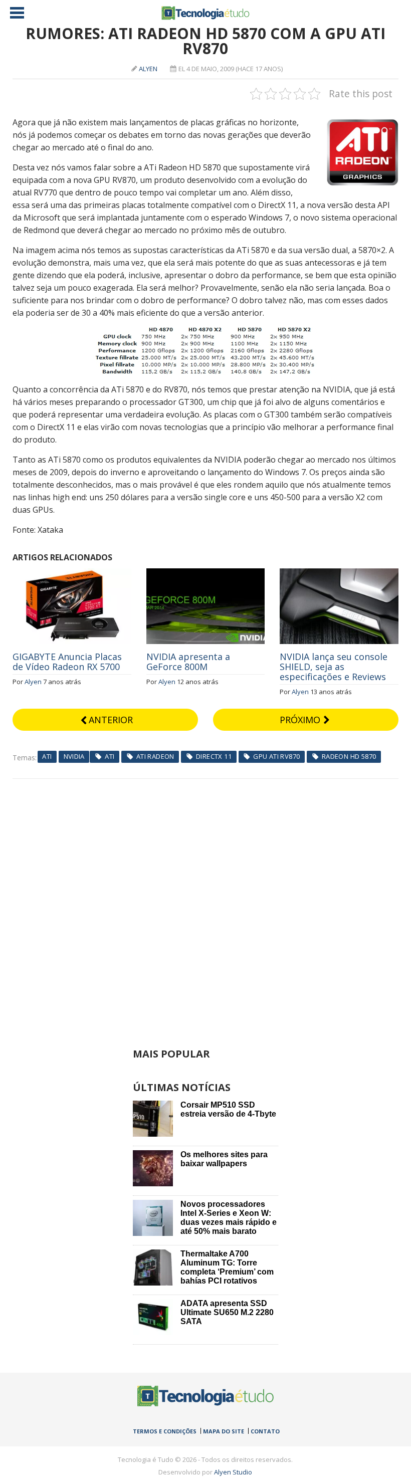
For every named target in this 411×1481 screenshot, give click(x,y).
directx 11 (214, 756)
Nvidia (74, 756)
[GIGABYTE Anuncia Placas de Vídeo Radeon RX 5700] (72, 573)
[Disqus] (206, 904)
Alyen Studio (233, 1471)
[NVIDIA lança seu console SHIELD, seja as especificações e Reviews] (339, 573)
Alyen (148, 68)
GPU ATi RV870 (276, 756)
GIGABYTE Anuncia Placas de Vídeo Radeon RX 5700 (67, 662)
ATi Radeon (155, 756)
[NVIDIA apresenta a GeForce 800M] (205, 573)
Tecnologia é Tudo (205, 13)
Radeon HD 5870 (349, 756)
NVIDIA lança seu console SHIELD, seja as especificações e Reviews (333, 667)
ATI (47, 756)
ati (109, 756)
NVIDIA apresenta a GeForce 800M (188, 662)
